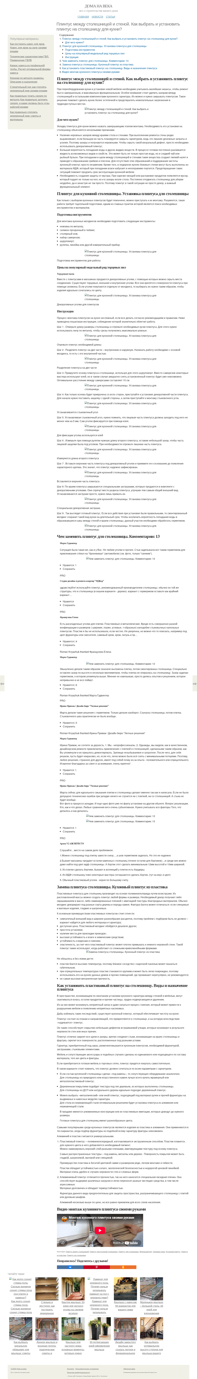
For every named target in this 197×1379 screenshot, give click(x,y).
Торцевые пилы (159, 1251)
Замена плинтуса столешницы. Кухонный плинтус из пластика (97, 64)
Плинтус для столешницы (129, 1251)
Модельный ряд (146, 1251)
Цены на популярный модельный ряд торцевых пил (95, 53)
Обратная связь (129, 1369)
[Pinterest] (96, 1267)
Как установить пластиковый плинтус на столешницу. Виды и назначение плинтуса (109, 68)
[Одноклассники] (123, 1267)
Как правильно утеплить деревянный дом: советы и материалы (25, 116)
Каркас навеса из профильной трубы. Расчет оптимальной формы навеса (30, 69)
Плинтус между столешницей (77, 1251)
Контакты (70, 1369)
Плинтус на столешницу (76, 1255)
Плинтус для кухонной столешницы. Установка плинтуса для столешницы (104, 46)
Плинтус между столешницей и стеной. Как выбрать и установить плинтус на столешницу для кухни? (120, 38)
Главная (83, 16)
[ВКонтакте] (70, 1267)
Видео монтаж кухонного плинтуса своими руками (91, 72)
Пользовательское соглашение (87, 1369)
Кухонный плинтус (173, 1251)
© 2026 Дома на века (18, 1369)
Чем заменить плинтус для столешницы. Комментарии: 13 (95, 61)
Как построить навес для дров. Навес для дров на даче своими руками (28, 48)
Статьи (110, 16)
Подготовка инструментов (80, 49)
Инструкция (71, 57)
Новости (97, 16)
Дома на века (98, 5)
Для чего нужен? (74, 42)
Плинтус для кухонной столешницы (104, 1251)
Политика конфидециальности (78, 1372)
